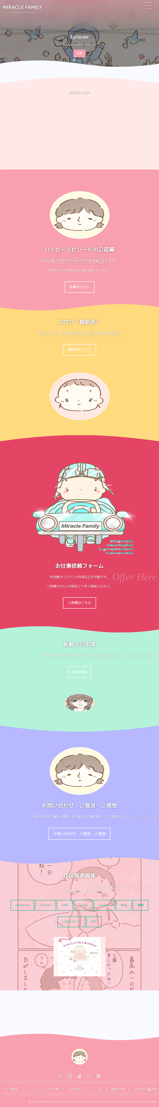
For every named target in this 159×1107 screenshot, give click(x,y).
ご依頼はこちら (79, 603)
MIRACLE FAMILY (22, 7)
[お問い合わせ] (89, 1076)
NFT (94, 922)
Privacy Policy (122, 1101)
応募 (79, 53)
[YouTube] (79, 1076)
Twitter (45, 905)
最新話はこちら (79, 349)
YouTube (104, 905)
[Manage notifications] (149, 1089)
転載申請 (79, 672)
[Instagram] (70, 1076)
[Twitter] (60, 1076)
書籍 (140, 905)
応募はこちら (79, 287)
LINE (65, 905)
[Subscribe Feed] (98, 1076)
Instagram (22, 905)
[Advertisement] (79, 128)
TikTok (83, 905)
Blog (124, 905)
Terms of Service (142, 1101)
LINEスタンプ (71, 922)
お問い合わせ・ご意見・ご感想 (79, 833)
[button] (74, 60)
